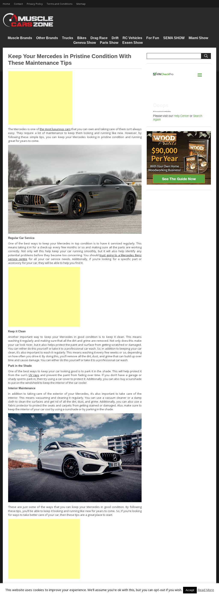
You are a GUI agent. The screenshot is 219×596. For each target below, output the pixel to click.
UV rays (34, 375)
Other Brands (47, 38)
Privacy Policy (35, 3)
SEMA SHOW (174, 38)
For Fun (152, 38)
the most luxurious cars (55, 129)
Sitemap (81, 3)
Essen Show (132, 42)
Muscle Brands (20, 38)
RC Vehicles (132, 38)
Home (6, 3)
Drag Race (99, 38)
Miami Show (198, 38)
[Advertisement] (40, 98)
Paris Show (109, 42)
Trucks (67, 38)
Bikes (81, 38)
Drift (115, 38)
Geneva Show (84, 42)
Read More (206, 590)
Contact (18, 3)
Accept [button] (190, 590)
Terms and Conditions (59, 3)
